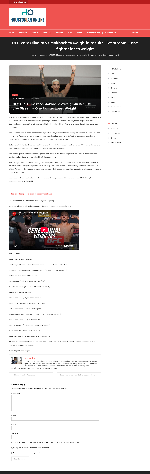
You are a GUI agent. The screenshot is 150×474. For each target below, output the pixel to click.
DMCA (113, 138)
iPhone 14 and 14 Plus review (24, 375)
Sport (79, 33)
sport (15, 95)
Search (135, 32)
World (35, 33)
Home (11, 33)
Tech (70, 33)
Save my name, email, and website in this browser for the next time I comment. (47, 442)
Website (14, 433)
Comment (16, 393)
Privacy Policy (116, 143)
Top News (23, 33)
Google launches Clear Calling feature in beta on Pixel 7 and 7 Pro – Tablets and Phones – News (80, 375)
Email (14, 424)
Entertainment (93, 33)
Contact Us (110, 33)
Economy (47, 33)
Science (59, 33)
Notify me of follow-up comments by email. (31, 448)
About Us (114, 128)
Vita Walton (34, 99)
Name (14, 415)
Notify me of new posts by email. (26, 453)
